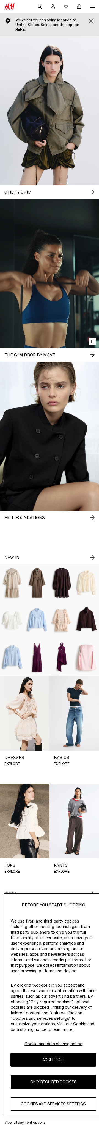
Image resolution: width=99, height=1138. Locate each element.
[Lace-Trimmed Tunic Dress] (62, 582)
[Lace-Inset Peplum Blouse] (12, 620)
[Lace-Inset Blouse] (12, 657)
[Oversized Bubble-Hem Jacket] (86, 620)
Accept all (53, 1059)
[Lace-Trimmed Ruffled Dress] (62, 620)
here (20, 29)
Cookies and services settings (53, 1104)
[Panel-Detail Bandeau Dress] (86, 657)
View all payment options (24, 1122)
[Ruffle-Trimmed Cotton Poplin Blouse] (37, 620)
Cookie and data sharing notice (53, 1043)
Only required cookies (53, 1081)
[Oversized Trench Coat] (37, 582)
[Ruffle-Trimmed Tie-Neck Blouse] (86, 582)
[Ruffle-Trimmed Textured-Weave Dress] (12, 582)
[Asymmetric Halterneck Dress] (62, 657)
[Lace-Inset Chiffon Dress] (37, 657)
